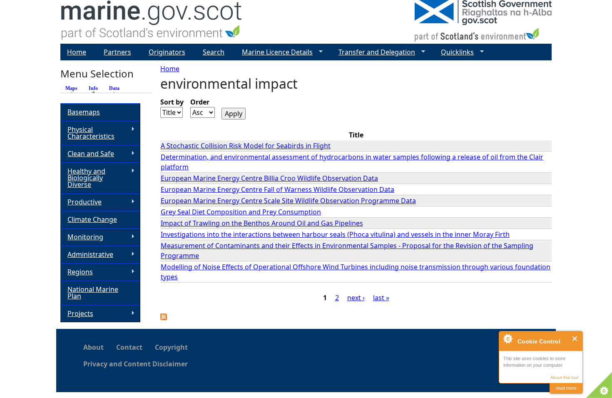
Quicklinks (454, 52)
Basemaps (83, 112)
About (93, 347)
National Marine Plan (92, 293)
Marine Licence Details (274, 52)
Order (199, 102)
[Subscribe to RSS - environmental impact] (163, 317)
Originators (167, 52)
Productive (81, 202)
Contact (129, 347)
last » (381, 297)
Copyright (171, 347)
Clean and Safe (87, 154)
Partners (117, 52)
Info (95, 88)
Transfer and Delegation (373, 52)
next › (356, 297)
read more (566, 388)
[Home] (151, 22)
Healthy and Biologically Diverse (82, 178)
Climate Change (92, 219)
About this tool (564, 377)
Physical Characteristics (87, 133)
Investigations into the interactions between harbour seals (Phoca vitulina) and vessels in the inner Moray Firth (335, 234)
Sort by (172, 102)
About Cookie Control (507, 338)
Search (213, 52)
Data (114, 88)
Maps (71, 88)
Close (575, 338)
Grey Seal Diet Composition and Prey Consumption (241, 211)
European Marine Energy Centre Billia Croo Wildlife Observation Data (269, 178)
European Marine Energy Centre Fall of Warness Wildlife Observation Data (277, 189)
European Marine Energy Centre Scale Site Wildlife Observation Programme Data (288, 200)
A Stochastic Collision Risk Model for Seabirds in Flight (246, 145)
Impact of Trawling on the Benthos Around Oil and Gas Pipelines (262, 223)
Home (169, 68)
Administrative (86, 254)
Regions (76, 272)
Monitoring (81, 237)
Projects (76, 313)
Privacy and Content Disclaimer (135, 363)
